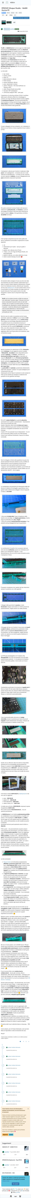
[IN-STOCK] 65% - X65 (8, 1173)
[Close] (28, 1109)
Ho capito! (15, 1184)
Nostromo (7, 29)
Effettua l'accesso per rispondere (21, 17)
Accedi (11, 1134)
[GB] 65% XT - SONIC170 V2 (9, 1147)
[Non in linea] (2, 29)
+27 (14, 22)
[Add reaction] (20, 1041)
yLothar (12, 29)
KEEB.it (12, 2)
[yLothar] (3, 1152)
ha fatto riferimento (16, 1047)
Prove (4, 12)
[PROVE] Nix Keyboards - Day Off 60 (12, 1160)
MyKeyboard (11, 287)
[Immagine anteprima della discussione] (26, 1148)
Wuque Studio (7, 862)
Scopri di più (6, 1181)
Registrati (5, 1134)
